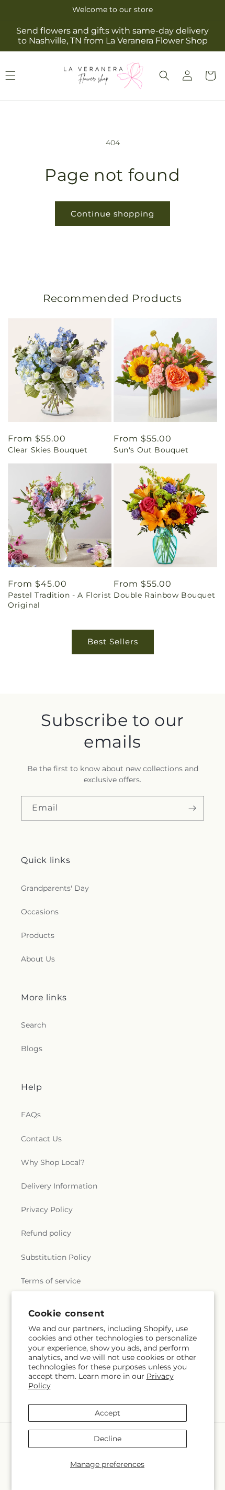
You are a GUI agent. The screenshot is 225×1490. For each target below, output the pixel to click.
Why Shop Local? (53, 1162)
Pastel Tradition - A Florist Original (59, 599)
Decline (107, 1438)
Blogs (31, 1048)
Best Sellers (112, 641)
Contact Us (41, 1138)
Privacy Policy (47, 1209)
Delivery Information (59, 1186)
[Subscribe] (192, 808)
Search (33, 1025)
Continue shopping (112, 214)
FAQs (31, 1114)
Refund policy (46, 1233)
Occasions (40, 911)
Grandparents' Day (55, 888)
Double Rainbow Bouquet (164, 595)
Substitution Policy (56, 1257)
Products (37, 935)
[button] (164, 75)
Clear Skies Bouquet (47, 450)
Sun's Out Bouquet (151, 450)
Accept (107, 1413)
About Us (38, 959)
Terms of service (51, 1281)
